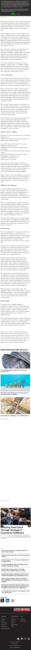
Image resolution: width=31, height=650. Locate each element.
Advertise (3, 619)
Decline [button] (18, 14)
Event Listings (4, 622)
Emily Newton (5, 535)
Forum (21, 616)
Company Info (3, 616)
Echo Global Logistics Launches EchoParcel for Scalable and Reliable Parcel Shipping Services (15, 574)
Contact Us (3, 624)
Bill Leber (4, 17)
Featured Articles (19, 350)
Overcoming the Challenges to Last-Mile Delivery (15, 415)
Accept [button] (13, 14)
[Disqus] (15, 440)
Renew (12, 622)
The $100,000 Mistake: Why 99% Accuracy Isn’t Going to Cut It (14, 370)
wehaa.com (17, 647)
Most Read (2, 548)
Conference (22, 619)
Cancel (12, 626)
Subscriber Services (14, 616)
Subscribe (13, 619)
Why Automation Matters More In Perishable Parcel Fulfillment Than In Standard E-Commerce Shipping (15, 580)
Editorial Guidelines (5, 628)
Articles (3, 506)
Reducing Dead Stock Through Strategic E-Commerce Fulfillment (12, 530)
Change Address (14, 624)
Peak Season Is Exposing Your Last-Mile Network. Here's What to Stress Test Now (13, 570)
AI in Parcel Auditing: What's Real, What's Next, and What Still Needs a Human (15, 565)
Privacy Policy (20, 6)
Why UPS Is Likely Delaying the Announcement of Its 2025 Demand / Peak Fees (15, 393)
